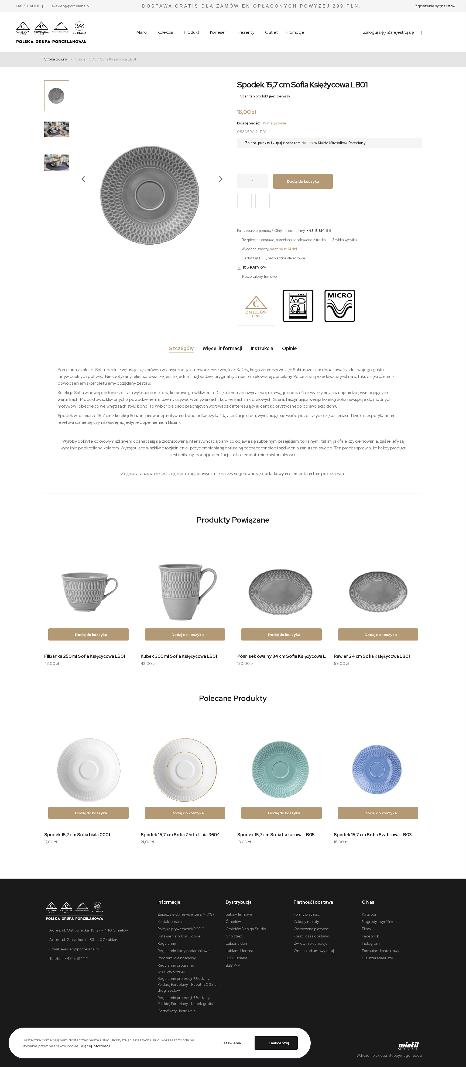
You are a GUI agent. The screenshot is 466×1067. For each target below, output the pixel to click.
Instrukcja (262, 348)
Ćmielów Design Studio (246, 928)
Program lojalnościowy (176, 958)
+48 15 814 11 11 (27, 6)
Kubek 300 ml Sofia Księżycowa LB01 (179, 656)
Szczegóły (181, 348)
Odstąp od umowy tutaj (314, 950)
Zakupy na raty (306, 921)
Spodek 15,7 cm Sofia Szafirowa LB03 (373, 835)
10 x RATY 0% (254, 267)
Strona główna (55, 59)
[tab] (181, 349)
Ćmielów (233, 921)
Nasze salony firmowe (259, 276)
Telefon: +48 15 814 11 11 (68, 958)
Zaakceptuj (278, 1043)
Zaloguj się (373, 32)
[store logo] (51, 32)
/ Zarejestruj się (399, 32)
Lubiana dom (237, 943)
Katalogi (369, 914)
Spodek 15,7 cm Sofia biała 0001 (77, 835)
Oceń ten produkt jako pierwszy (265, 96)
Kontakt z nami (170, 921)
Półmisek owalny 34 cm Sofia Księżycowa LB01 (285, 656)
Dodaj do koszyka (90, 634)
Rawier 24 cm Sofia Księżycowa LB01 (372, 656)
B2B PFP (233, 965)
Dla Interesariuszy (377, 958)
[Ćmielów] (256, 306)
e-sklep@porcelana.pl (71, 6)
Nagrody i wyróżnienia (381, 921)
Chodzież (234, 936)
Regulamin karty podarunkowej (184, 950)
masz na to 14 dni (283, 249)
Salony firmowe (239, 914)
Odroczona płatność (311, 928)
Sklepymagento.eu (405, 1055)
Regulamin (166, 943)
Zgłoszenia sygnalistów (435, 6)
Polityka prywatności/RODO (181, 928)
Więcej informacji (222, 348)
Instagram (371, 943)
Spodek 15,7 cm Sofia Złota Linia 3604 (180, 835)
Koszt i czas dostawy (311, 936)
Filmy (366, 928)
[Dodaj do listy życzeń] (244, 201)
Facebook (370, 936)
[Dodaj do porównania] (262, 201)
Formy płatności (307, 914)
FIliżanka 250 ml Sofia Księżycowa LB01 (84, 656)
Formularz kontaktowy (380, 950)
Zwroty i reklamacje (311, 943)
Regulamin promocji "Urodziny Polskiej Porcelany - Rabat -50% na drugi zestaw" (187, 984)
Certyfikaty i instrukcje (176, 1010)
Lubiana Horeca (239, 950)
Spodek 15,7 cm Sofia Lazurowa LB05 (276, 835)
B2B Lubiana (236, 958)
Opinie (289, 348)
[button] (80, 195)
